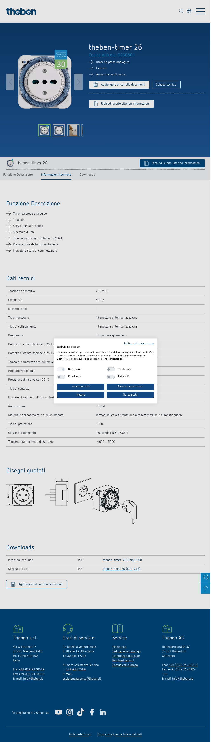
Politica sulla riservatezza (139, 343)
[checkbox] (61, 369)
